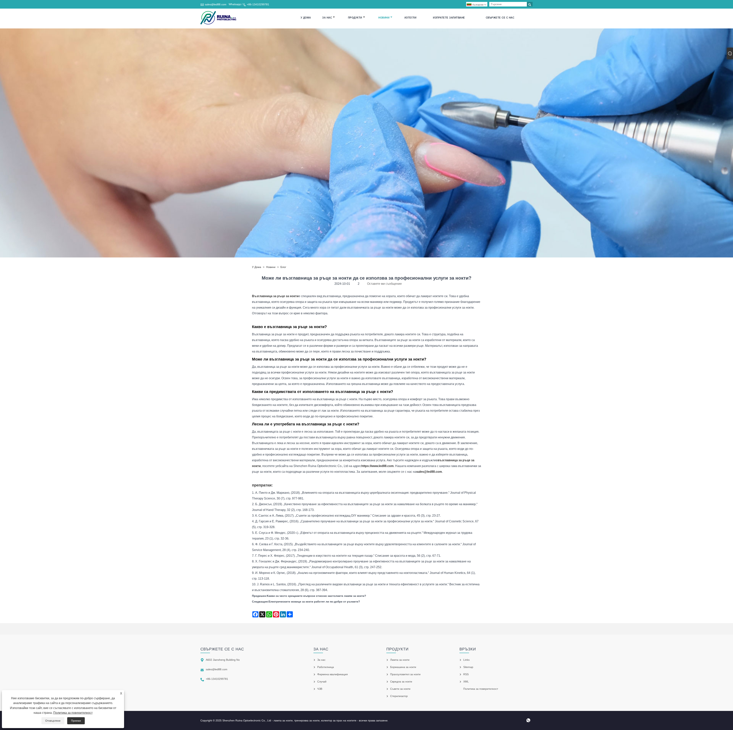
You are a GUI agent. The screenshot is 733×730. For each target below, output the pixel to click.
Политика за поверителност (73, 712)
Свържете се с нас (500, 17)
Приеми (76, 720)
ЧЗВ (319, 688)
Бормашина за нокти (403, 667)
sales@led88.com (215, 4)
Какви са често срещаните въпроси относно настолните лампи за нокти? (316, 595)
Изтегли (410, 17)
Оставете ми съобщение (384, 283)
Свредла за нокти (401, 681)
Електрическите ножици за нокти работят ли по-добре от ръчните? (314, 601)
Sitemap (468, 667)
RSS (466, 674)
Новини (383, 17)
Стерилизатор (399, 696)
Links (466, 659)
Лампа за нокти (399, 659)
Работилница (325, 667)
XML (466, 681)
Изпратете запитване (449, 17)
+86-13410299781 (258, 4)
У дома (306, 17)
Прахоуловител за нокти (405, 674)
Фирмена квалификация (332, 674)
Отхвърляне (53, 720)
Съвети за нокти (400, 688)
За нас (327, 17)
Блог (283, 267)
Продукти (355, 17)
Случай (321, 681)
